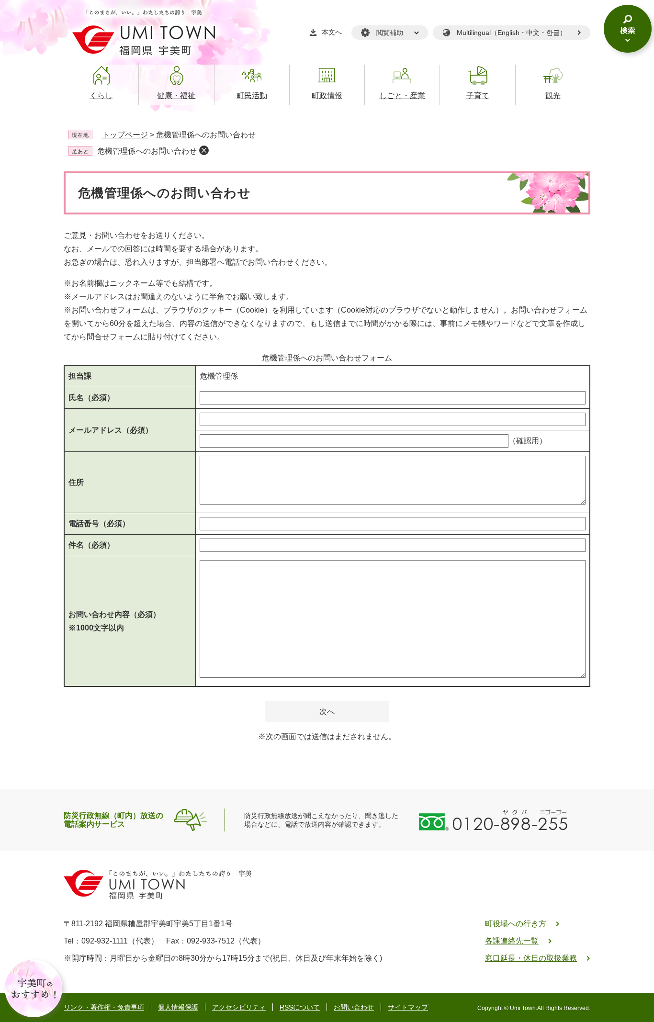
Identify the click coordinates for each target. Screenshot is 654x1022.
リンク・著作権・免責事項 (104, 1007)
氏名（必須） (91, 397)
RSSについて (300, 1007)
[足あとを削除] (204, 150)
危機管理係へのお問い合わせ (147, 151)
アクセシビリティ (239, 1007)
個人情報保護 (178, 1007)
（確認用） (527, 441)
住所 (76, 482)
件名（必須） (91, 545)
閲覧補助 (389, 32)
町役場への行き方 (515, 924)
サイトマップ (408, 1007)
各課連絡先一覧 (512, 941)
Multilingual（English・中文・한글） (511, 32)
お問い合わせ (354, 1007)
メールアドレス (110, 430)
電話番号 (99, 523)
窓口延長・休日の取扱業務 (531, 958)
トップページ (125, 135)
